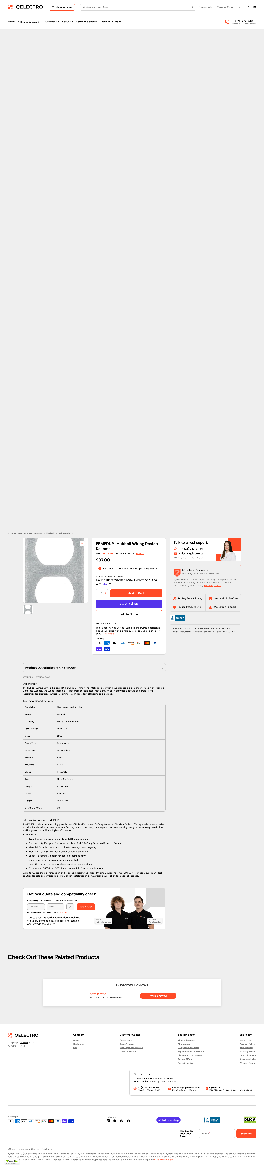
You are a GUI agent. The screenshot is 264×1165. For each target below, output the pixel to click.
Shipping (100, 576)
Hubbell (140, 553)
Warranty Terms (212, 585)
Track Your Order (128, 1051)
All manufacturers (186, 1040)
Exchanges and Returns (131, 1047)
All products (184, 1044)
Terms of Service (248, 1055)
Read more (109, 634)
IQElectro (24, 1042)
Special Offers (185, 1059)
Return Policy (246, 1040)
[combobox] (138, 7)
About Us (77, 1040)
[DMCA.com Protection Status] (250, 1122)
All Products (23, 533)
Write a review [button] (158, 995)
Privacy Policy (246, 1047)
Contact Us (78, 1044)
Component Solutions (188, 1047)
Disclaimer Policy (248, 1059)
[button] (239, 7)
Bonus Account (127, 1044)
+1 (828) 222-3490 (243, 21)
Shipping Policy (247, 1051)
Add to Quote (129, 614)
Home (10, 533)
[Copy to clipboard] (161, 667)
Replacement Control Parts (191, 1051)
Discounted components (190, 1055)
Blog (75, 1047)
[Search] (192, 7)
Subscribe (246, 1133)
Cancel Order (126, 1040)
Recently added (186, 1063)
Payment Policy (247, 1044)
